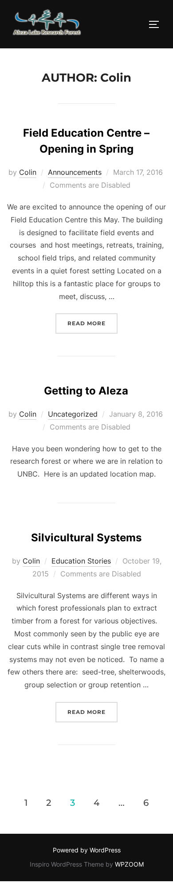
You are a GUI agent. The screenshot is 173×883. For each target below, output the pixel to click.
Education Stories (81, 560)
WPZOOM (129, 864)
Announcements (75, 172)
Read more (92, 323)
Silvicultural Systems (86, 537)
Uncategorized (73, 414)
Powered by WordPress (87, 850)
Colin (27, 172)
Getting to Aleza (86, 390)
